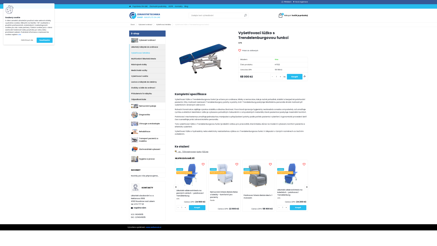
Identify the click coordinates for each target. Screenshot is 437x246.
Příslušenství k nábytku (141, 93)
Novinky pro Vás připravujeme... (145, 176)
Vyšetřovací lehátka (163, 24)
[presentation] (176, 187)
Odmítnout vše (27, 40)
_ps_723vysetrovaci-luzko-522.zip (192, 151)
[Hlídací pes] (304, 76)
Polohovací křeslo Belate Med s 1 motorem (258, 196)
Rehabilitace (144, 131)
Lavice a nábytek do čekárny (144, 82)
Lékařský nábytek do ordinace (144, 47)
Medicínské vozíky (139, 70)
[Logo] (144, 15)
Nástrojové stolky (139, 64)
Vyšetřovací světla (139, 76)
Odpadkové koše (138, 99)
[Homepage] (130, 6)
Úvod (133, 24)
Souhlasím (44, 40)
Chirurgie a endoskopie (149, 123)
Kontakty (179, 6)
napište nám (140, 207)
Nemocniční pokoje (147, 106)
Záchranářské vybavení (149, 149)
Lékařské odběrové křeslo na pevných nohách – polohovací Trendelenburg (190, 193)
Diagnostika (144, 114)
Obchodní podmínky (158, 6)
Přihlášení (287, 2)
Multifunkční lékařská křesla (143, 59)
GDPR (170, 6)
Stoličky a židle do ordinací (143, 88)
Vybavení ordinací (145, 24)
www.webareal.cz (153, 227)
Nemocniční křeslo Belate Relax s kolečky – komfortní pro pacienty (224, 194)
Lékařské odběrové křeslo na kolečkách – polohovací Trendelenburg (289, 192)
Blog (186, 6)
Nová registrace (301, 2)
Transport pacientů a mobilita (148, 139)
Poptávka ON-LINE (140, 6)
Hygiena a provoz (147, 159)
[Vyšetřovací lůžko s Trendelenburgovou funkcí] (203, 59)
